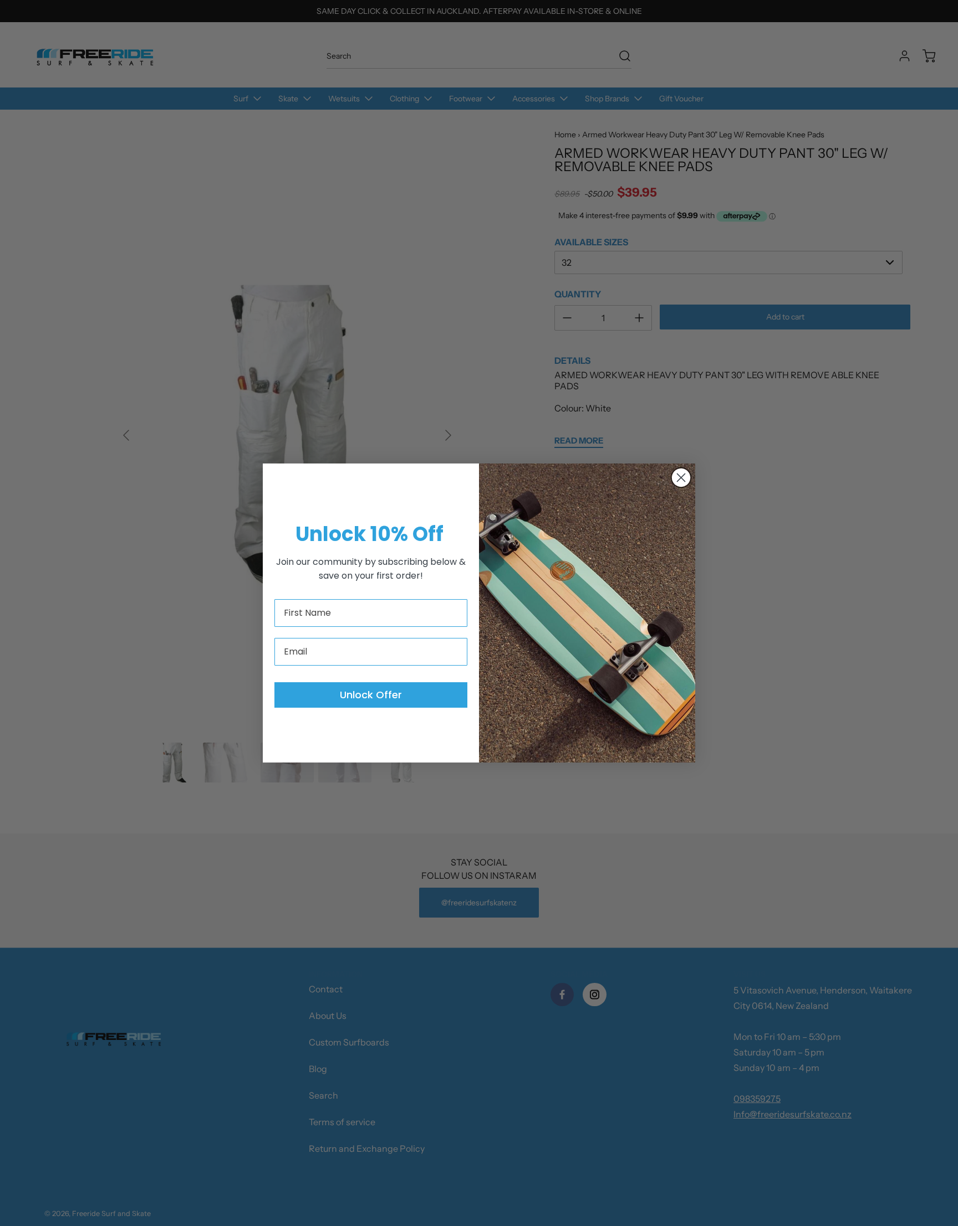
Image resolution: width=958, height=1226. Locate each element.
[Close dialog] (681, 477)
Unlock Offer (371, 695)
